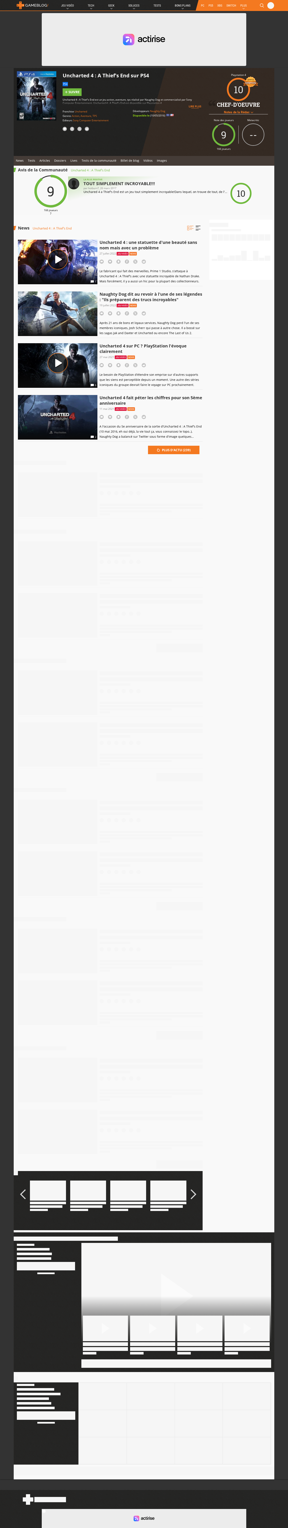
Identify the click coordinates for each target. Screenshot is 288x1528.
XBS (219, 5)
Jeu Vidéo (67, 5)
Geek (111, 5)
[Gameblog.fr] (31, 5)
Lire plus (195, 106)
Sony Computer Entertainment (91, 120)
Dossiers (60, 161)
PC (202, 5)
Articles (44, 161)
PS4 (65, 84)
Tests (157, 5)
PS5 (211, 5)
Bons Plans (182, 5)
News (20, 161)
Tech (91, 5)
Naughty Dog (157, 111)
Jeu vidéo (122, 254)
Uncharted (81, 111)
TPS (95, 116)
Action (75, 116)
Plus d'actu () (176, 450)
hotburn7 (93, 188)
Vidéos (148, 161)
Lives (73, 161)
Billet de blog (130, 161)
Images (162, 161)
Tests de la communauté (99, 161)
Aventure (86, 116)
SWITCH (231, 5)
